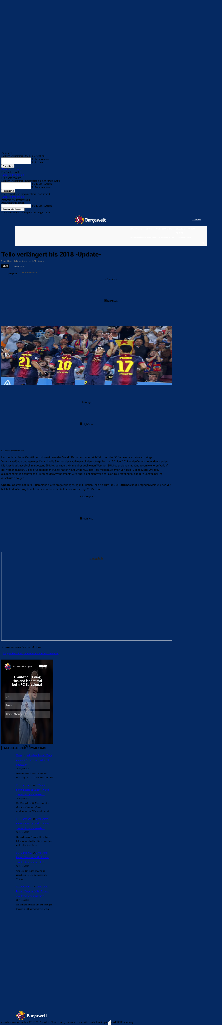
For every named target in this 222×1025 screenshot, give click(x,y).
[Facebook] (170, 220)
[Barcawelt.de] (90, 220)
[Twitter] (183, 220)
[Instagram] (176, 220)
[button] (203, 243)
